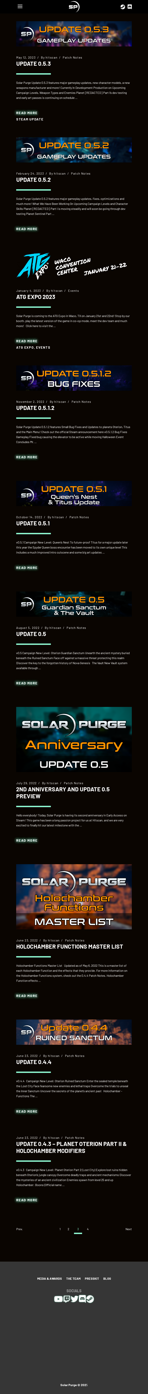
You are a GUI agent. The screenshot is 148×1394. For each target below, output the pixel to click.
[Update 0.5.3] (74, 33)
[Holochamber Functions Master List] (74, 896)
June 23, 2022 (27, 940)
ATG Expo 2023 (35, 296)
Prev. (19, 1229)
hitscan (51, 57)
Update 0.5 (31, 633)
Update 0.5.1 (33, 523)
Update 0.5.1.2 (35, 407)
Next (128, 1229)
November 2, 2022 (30, 401)
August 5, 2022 (28, 627)
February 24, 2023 (30, 173)
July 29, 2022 (26, 783)
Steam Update (29, 119)
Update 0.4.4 (33, 1061)
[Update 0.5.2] (74, 149)
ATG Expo (25, 347)
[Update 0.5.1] (74, 493)
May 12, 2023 (26, 57)
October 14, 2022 (29, 517)
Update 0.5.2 (33, 179)
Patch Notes (72, 57)
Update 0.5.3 (33, 63)
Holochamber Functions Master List (69, 946)
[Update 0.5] (74, 604)
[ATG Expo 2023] (74, 266)
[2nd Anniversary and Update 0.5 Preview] (74, 739)
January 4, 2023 (28, 290)
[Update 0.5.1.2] (74, 378)
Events (73, 290)
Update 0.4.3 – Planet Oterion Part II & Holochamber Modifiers (71, 1147)
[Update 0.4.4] (74, 1032)
